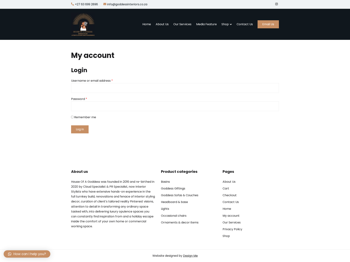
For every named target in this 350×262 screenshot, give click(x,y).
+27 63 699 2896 (86, 4)
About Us (162, 24)
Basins (165, 182)
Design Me (190, 256)
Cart (226, 188)
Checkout (230, 195)
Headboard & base (174, 202)
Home (146, 24)
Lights (165, 209)
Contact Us (245, 24)
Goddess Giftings (173, 188)
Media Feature (206, 24)
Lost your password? (85, 139)
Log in (80, 129)
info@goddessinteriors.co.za (127, 4)
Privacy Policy (232, 229)
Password (79, 99)
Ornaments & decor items (180, 222)
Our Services (182, 24)
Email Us (268, 24)
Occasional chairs (173, 216)
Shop (225, 24)
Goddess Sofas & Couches (179, 195)
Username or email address (92, 81)
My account (231, 216)
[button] (27, 254)
